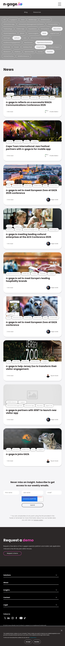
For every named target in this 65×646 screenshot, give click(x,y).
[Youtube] (22, 619)
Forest (16, 47)
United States (9, 56)
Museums (7, 52)
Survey (40, 52)
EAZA (44, 33)
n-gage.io (13, 20)
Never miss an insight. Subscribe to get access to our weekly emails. (32, 484)
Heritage (7, 38)
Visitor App (20, 29)
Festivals (7, 47)
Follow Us (6, 614)
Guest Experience (10, 33)
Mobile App (33, 20)
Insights (6, 590)
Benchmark (28, 42)
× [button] (61, 630)
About (5, 582)
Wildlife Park (45, 20)
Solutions (7, 575)
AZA (25, 38)
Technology (8, 29)
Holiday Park (27, 47)
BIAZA (22, 33)
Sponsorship (29, 52)
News (8, 69)
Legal (5, 605)
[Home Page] (13, 4)
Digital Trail (54, 33)
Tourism (50, 52)
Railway (17, 52)
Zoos (22, 20)
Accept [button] (28, 642)
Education (57, 29)
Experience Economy (44, 42)
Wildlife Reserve (23, 56)
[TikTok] (26, 619)
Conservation (53, 24)
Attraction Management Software (31, 24)
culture (16, 38)
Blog (26, 12)
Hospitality (40, 47)
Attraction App (9, 24)
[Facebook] (18, 619)
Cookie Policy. (33, 637)
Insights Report (54, 47)
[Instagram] (14, 619)
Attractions (45, 29)
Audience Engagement (12, 42)
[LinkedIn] (9, 619)
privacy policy (38, 520)
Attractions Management (40, 38)
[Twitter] (5, 619)
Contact (6, 597)
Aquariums (32, 29)
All (4, 20)
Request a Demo (12, 553)
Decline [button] (36, 642)
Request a (18, 540)
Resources (37, 12)
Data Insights (33, 33)
